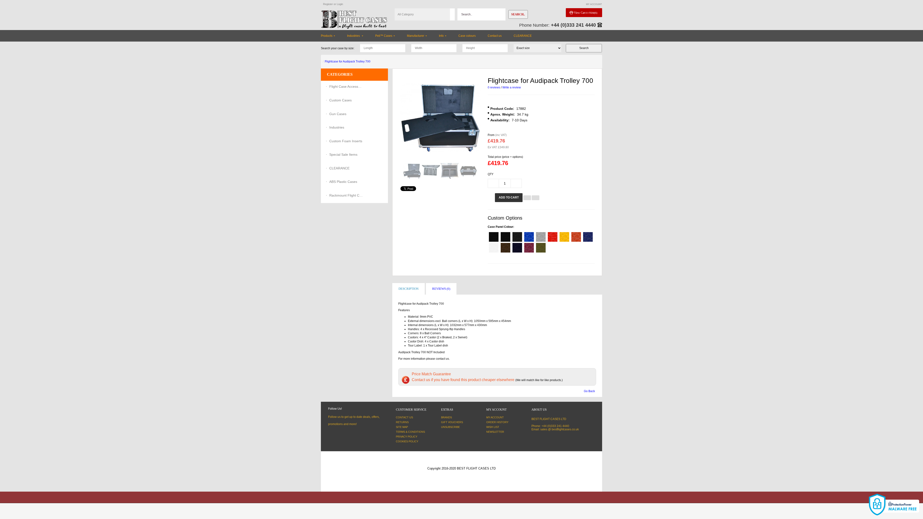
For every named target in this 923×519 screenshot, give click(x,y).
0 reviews (494, 87)
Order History (497, 422)
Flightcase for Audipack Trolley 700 (347, 61)
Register (328, 4)
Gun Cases (337, 114)
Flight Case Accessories (346, 86)
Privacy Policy (406, 436)
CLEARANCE (339, 168)
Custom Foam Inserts (345, 141)
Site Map (402, 427)
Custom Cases (340, 100)
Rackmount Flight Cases (346, 195)
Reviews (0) (441, 288)
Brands (446, 417)
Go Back (589, 391)
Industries (336, 127)
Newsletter (495, 431)
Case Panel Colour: (501, 227)
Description (408, 288)
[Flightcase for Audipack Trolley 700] (412, 171)
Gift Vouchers (452, 422)
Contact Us (404, 417)
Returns (402, 422)
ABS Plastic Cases (343, 182)
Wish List (492, 427)
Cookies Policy (407, 441)
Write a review (511, 87)
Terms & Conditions (410, 431)
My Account (495, 417)
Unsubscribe (450, 427)
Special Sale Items (343, 154)
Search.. (518, 14)
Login (340, 4)
